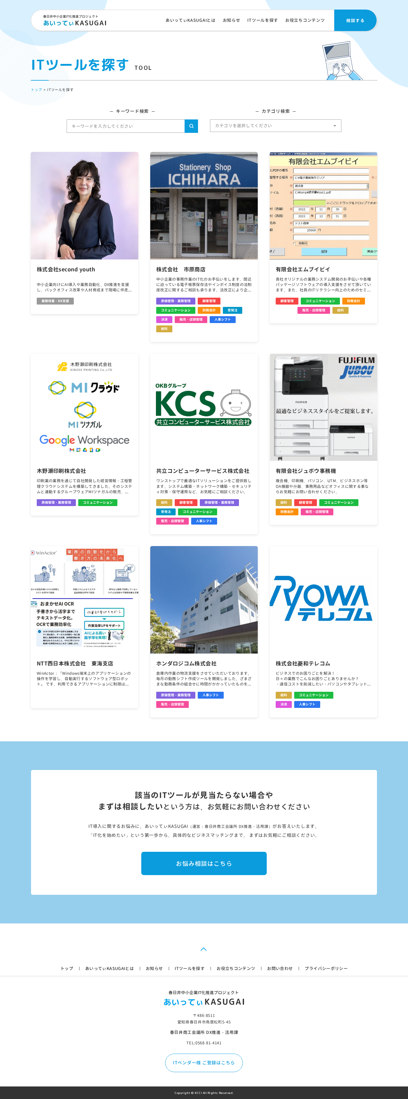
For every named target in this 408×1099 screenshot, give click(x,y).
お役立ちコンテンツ (305, 20)
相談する (355, 20)
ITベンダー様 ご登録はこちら (204, 1063)
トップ (66, 968)
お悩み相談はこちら (204, 863)
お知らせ (231, 20)
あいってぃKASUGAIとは (190, 20)
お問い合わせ (280, 968)
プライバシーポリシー (326, 968)
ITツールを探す (262, 20)
